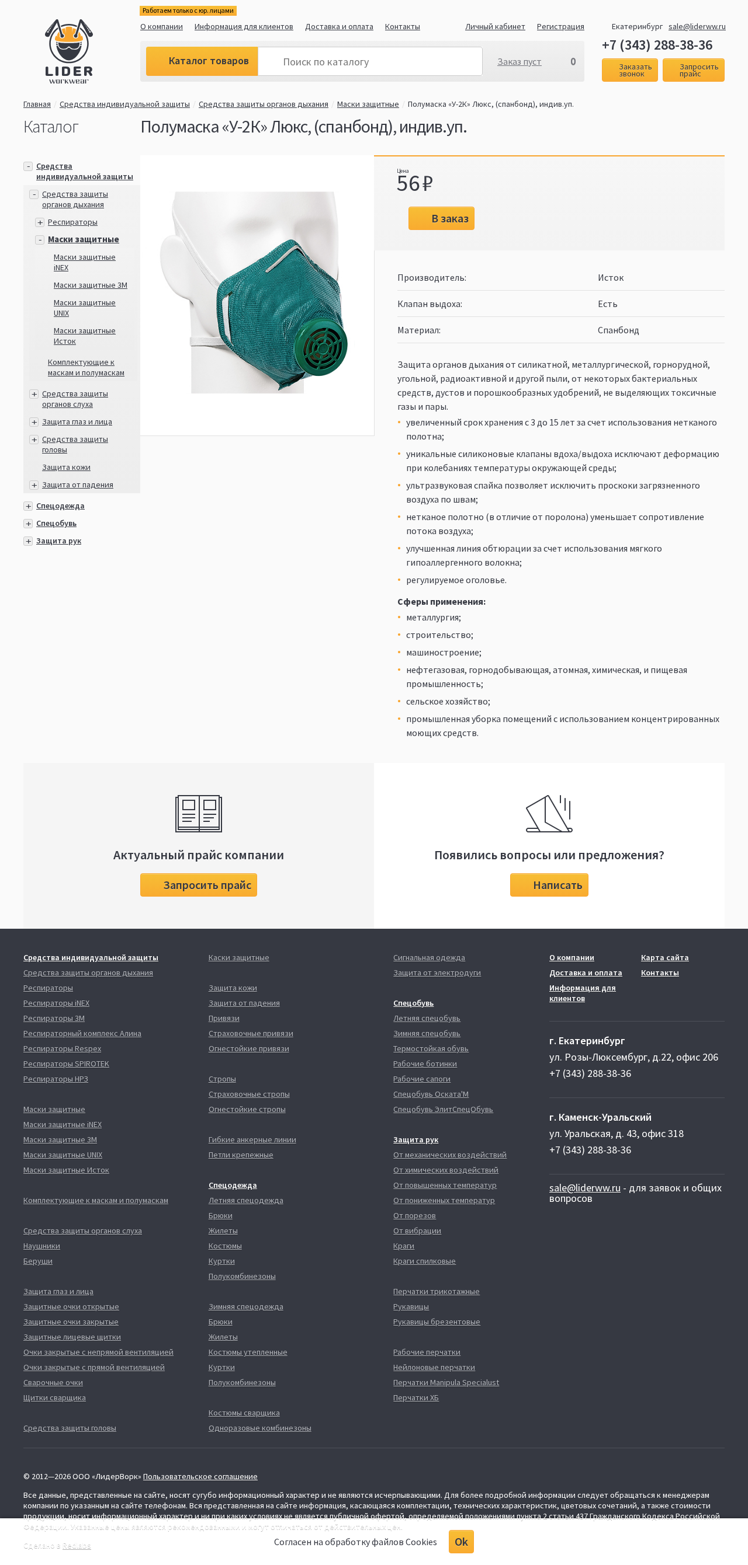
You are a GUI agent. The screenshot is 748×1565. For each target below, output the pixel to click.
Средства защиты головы (69, 1428)
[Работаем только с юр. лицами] (92, 53)
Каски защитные (239, 957)
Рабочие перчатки (426, 1352)
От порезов (414, 1215)
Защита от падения (77, 484)
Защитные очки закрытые (71, 1321)
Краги (403, 1245)
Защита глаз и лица (77, 421)
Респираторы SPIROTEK (66, 1063)
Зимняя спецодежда (246, 1306)
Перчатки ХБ (416, 1397)
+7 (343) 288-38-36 (657, 45)
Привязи (224, 1018)
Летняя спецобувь (426, 1018)
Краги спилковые (424, 1261)
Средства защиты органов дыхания (263, 104)
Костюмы (225, 1245)
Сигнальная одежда (429, 957)
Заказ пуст (519, 61)
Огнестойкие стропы (247, 1109)
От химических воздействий (445, 1170)
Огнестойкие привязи (249, 1048)
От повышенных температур (445, 1185)
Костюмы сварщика (244, 1412)
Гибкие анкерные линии (252, 1139)
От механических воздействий (450, 1154)
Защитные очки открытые (71, 1306)
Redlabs (77, 1545)
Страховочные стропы (249, 1094)
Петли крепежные (241, 1154)
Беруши (38, 1261)
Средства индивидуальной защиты (125, 104)
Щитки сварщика (54, 1397)
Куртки (222, 1261)
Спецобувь (56, 523)
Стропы (222, 1078)
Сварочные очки (53, 1382)
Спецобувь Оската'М (431, 1094)
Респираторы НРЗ (55, 1078)
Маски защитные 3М (90, 285)
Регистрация (560, 26)
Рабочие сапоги (422, 1078)
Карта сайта (665, 957)
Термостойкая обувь (431, 1048)
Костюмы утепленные (248, 1352)
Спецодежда (60, 505)
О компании (161, 26)
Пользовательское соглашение (200, 1476)
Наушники (41, 1245)
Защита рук (58, 540)
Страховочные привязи (251, 1033)
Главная (37, 104)
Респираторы (73, 222)
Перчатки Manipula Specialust (446, 1382)
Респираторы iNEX (56, 1003)
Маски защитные (368, 104)
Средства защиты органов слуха (75, 398)
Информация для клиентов (244, 26)
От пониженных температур (444, 1200)
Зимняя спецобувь (426, 1033)
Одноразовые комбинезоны (260, 1428)
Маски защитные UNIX (62, 1154)
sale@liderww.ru (697, 26)
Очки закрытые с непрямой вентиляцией (98, 1352)
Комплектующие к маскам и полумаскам (86, 367)
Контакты (402, 26)
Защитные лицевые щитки (72, 1337)
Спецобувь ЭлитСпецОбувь (443, 1109)
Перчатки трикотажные (436, 1291)
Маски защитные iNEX (62, 1124)
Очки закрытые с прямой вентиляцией (94, 1367)
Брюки (221, 1215)
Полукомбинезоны (242, 1276)
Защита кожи (66, 467)
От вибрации (417, 1230)
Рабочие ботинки (425, 1063)
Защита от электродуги (437, 972)
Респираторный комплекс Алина (82, 1033)
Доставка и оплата (339, 26)
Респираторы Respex (62, 1048)
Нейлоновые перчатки (434, 1367)
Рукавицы (411, 1306)
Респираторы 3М (54, 1018)
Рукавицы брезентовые (436, 1321)
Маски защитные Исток (66, 1170)
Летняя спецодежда (246, 1200)
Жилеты (223, 1230)
